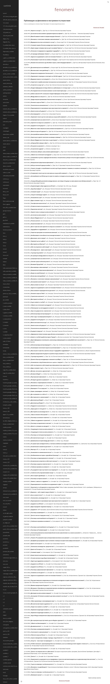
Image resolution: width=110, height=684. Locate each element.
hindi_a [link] (4, 239)
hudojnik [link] (5, 258)
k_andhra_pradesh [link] (7, 303)
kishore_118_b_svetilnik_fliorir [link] (10, 354)
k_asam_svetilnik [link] (7, 306)
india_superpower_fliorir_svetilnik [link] (10, 268)
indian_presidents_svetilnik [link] (9, 274)
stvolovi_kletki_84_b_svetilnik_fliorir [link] (10, 647)
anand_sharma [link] (6, 80)
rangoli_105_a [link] (6, 567)
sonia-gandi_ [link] (6, 624)
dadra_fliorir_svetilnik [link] (8, 134)
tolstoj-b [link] (5, 682)
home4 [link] (5, 13)
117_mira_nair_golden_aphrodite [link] (10, 26)
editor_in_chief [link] (6, 172)
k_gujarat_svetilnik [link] (7, 312)
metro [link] (4, 446)
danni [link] (4, 147)
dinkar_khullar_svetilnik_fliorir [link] (10, 153)
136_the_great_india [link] (8, 35)
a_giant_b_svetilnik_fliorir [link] (9, 61)
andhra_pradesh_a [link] (7, 89)
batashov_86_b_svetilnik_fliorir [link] (10, 112)
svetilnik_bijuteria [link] (7, 659)
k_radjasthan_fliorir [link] (7, 335)
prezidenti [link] (5, 548)
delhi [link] (4, 150)
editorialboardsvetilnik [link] (8, 175)
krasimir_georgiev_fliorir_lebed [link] (10, 389)
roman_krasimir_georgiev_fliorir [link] (10, 592)
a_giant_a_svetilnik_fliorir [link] (9, 58)
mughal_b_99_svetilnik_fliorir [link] (10, 475)
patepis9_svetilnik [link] (7, 519)
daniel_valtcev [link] (6, 144)
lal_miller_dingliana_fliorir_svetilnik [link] (10, 421)
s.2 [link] (3, 605)
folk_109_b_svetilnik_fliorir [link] (9, 207)
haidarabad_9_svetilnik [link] (8, 223)
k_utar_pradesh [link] (7, 338)
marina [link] (4, 437)
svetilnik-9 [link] (5, 650)
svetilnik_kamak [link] (7, 663)
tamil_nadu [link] (5, 669)
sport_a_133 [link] (6, 631)
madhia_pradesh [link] (7, 427)
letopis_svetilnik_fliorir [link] (8, 424)
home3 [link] (5, 252)
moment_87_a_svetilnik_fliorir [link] (10, 465)
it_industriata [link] (6, 287)
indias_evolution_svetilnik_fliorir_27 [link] (10, 280)
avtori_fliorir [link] (6, 102)
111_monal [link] (6, 23)
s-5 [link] (4, 602)
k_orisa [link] (5, 328)
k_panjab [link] (5, 331)
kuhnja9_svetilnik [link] (7, 405)
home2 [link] (5, 249)
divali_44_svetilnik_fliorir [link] (9, 163)
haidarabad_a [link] (6, 226)
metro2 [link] (5, 449)
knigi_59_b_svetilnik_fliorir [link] (9, 370)
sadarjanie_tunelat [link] (7, 608)
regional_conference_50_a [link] (9, 577)
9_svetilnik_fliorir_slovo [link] (9, 45)
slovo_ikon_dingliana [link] (8, 621)
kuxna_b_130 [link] (6, 411)
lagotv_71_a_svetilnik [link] (8, 414)
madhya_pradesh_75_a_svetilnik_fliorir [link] (10, 430)
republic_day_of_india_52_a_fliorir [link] (10, 583)
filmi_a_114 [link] (6, 191)
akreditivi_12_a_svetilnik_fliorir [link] (10, 67)
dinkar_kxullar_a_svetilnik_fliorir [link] (10, 156)
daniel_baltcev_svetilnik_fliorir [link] (10, 140)
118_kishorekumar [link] (7, 29)
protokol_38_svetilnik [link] (8, 551)
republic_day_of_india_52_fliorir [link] (10, 586)
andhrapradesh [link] (7, 93)
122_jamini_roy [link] (6, 32)
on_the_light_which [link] (7, 513)
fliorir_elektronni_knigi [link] (8, 201)
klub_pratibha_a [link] (7, 363)
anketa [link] (5, 96)
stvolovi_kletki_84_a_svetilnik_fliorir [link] (10, 643)
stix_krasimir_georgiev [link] (8, 640)
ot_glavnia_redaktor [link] (8, 516)
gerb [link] (4, 214)
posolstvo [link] (5, 538)
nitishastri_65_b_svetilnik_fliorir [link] (10, 494)
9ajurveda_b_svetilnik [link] (8, 51)
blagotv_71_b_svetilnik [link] (8, 115)
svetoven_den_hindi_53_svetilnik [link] (10, 666)
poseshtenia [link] (6, 532)
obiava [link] (4, 510)
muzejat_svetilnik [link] (7, 481)
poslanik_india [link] (6, 535)
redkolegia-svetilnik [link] (8, 573)
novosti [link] (5, 507)
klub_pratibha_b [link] (7, 366)
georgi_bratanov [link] (7, 210)
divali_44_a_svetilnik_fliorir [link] (9, 159)
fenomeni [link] (5, 188)
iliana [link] (4, 265)
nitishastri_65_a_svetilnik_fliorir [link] (10, 491)
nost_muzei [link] (6, 497)
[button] (108, 2)
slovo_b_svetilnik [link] (7, 618)
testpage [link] (5, 675)
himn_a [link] (4, 236)
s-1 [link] (4, 596)
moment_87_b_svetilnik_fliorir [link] (10, 468)
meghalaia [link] (5, 443)
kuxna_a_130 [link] (6, 408)
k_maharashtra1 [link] (7, 319)
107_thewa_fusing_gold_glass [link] (10, 16)
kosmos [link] (5, 376)
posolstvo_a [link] (6, 542)
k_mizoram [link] (5, 325)
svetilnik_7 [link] (5, 656)
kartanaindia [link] (6, 347)
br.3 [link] (4, 124)
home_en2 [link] (5, 255)
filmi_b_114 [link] (6, 194)
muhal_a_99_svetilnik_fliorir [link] (10, 478)
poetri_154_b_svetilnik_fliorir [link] (10, 529)
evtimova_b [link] (6, 182)
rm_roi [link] (4, 589)
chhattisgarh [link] (6, 131)
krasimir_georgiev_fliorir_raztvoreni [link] (10, 395)
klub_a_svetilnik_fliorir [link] (8, 357)
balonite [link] (5, 105)
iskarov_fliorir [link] (6, 284)
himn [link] (4, 233)
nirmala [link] (5, 487)
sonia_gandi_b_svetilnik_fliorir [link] (10, 628)
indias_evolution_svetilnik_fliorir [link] (10, 277)
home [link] (4, 245)
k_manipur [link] (5, 322)
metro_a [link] (5, 452)
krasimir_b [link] (5, 379)
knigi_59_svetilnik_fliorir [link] (9, 373)
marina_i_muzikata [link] (7, 440)
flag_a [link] (4, 198)
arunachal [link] (5, 99)
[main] (64, 9)
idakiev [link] (5, 261)
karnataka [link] (5, 344)
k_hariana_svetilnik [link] (7, 315)
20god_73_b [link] (6, 38)
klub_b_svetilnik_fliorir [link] (8, 360)
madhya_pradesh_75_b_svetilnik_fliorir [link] (10, 433)
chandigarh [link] (5, 128)
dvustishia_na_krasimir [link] (8, 169)
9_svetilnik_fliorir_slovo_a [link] (9, 48)
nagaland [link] (5, 484)
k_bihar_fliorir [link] (6, 309)
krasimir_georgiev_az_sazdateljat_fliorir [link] (10, 382)
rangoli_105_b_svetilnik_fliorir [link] (10, 570)
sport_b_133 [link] (6, 634)
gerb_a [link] (4, 217)
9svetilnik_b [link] (6, 54)
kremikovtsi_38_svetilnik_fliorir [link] (10, 398)
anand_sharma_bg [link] (7, 83)
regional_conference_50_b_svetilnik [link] (10, 580)
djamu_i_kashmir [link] (7, 166)
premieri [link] (5, 545)
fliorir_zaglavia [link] (6, 204)
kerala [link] (4, 351)
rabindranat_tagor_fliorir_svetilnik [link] (10, 557)
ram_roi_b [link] (5, 564)
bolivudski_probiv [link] (7, 121)
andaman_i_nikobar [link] (8, 86)
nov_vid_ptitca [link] (6, 503)
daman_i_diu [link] (6, 137)
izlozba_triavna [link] (6, 290)
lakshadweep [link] (6, 417)
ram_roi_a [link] (5, 561)
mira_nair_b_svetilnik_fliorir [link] (9, 456)
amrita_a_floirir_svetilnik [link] (9, 73)
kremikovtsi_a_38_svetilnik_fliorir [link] (10, 401)
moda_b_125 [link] (6, 462)
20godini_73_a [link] (6, 42)
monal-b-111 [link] (6, 472)
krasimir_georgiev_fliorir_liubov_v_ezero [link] (10, 392)
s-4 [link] (4, 599)
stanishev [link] (5, 637)
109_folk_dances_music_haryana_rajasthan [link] (10, 19)
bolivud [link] (5, 118)
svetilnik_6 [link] (5, 653)
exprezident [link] (6, 185)
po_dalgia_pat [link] (6, 522)
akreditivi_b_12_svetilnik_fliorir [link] (10, 70)
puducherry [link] (6, 554)
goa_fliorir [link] (5, 220)
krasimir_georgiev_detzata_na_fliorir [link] (10, 386)
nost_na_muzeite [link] (7, 500)
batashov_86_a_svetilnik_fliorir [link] (10, 109)
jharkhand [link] (5, 296)
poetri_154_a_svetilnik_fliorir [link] (10, 526)
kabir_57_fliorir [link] (6, 341)
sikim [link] (4, 612)
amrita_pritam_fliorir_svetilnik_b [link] (10, 77)
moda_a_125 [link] (6, 459)
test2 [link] (4, 672)
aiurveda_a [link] (5, 64)
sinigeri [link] (4, 615)
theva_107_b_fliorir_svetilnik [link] (10, 678)
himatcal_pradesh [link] (7, 229)
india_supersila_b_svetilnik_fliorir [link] (10, 271)
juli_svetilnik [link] (6, 300)
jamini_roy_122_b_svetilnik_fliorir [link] (10, 293)
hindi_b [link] (4, 242)
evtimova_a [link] (6, 179)
